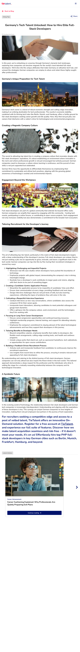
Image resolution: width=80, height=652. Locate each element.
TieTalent (67, 424)
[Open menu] (76, 3)
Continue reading (33, 513)
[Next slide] (76, 487)
